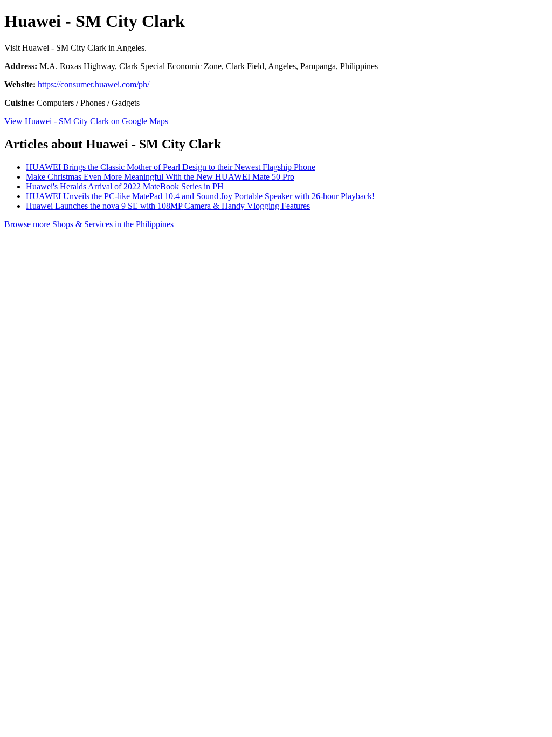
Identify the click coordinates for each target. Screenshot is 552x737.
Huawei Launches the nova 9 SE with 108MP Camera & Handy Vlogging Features (168, 205)
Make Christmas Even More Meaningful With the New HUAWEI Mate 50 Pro (160, 176)
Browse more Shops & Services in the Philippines (89, 224)
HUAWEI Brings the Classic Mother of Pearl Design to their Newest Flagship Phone (170, 167)
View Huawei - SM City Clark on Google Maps (86, 121)
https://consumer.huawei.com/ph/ (93, 84)
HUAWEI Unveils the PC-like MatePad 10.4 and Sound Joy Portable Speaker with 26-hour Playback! (200, 196)
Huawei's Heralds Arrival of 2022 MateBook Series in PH (125, 186)
